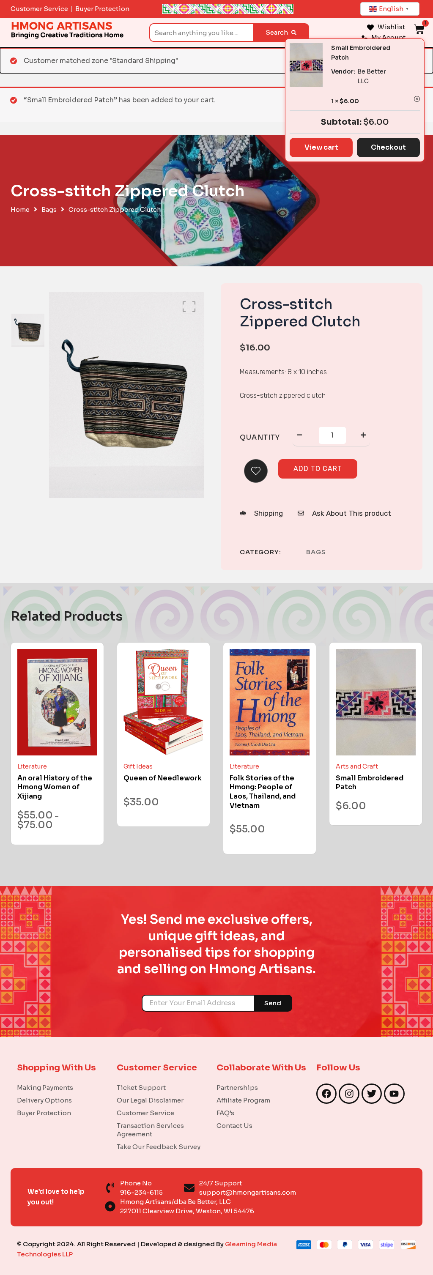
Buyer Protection (44, 1113)
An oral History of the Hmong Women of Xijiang (54, 787)
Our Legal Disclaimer (150, 1100)
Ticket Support (141, 1087)
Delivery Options (44, 1100)
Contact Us (234, 1126)
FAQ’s (225, 1113)
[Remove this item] (416, 98)
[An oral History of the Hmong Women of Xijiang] (57, 702)
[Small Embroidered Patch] (376, 702)
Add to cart (317, 469)
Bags (49, 209)
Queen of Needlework (162, 778)
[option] (28, 330)
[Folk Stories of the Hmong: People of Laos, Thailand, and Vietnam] (270, 702)
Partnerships (237, 1087)
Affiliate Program (243, 1100)
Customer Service (145, 1113)
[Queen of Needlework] (163, 702)
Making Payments (45, 1087)
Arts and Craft (357, 766)
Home (20, 209)
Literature (32, 766)
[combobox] (201, 32)
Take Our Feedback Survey (158, 1147)
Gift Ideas (138, 766)
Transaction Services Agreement (150, 1130)
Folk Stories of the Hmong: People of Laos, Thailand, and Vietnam (263, 792)
